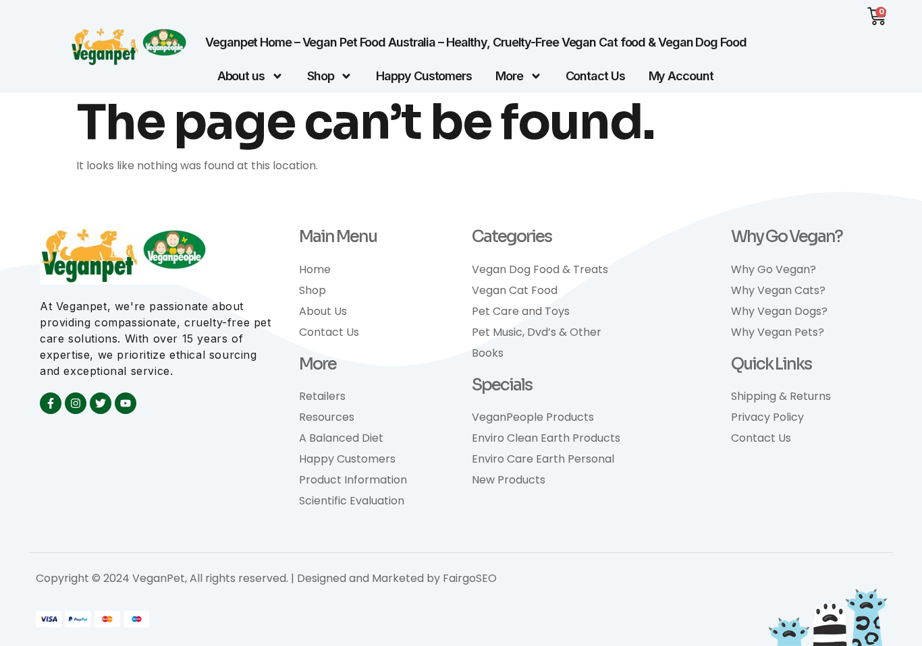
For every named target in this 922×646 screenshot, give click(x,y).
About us (241, 76)
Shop (320, 76)
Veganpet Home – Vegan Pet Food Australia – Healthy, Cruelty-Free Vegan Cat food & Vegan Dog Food (475, 42)
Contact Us (595, 76)
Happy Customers (424, 76)
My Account (681, 76)
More (509, 76)
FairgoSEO (470, 578)
